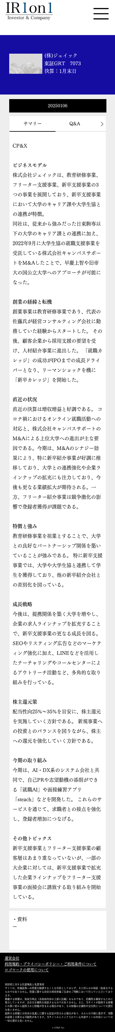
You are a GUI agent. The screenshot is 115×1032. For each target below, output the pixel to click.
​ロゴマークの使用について (27, 970)
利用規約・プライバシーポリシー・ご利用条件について (51, 964)
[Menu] (101, 13)
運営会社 (12, 958)
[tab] (33, 124)
